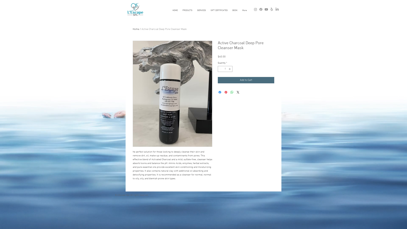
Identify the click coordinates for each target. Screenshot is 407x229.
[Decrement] (220, 69)
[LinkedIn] (277, 9)
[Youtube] (266, 9)
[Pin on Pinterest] (226, 92)
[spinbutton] (225, 69)
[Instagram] (255, 9)
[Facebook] (261, 9)
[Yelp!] (272, 9)
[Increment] (230, 69)
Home (136, 29)
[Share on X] (238, 92)
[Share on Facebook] (220, 92)
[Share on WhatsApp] (232, 92)
